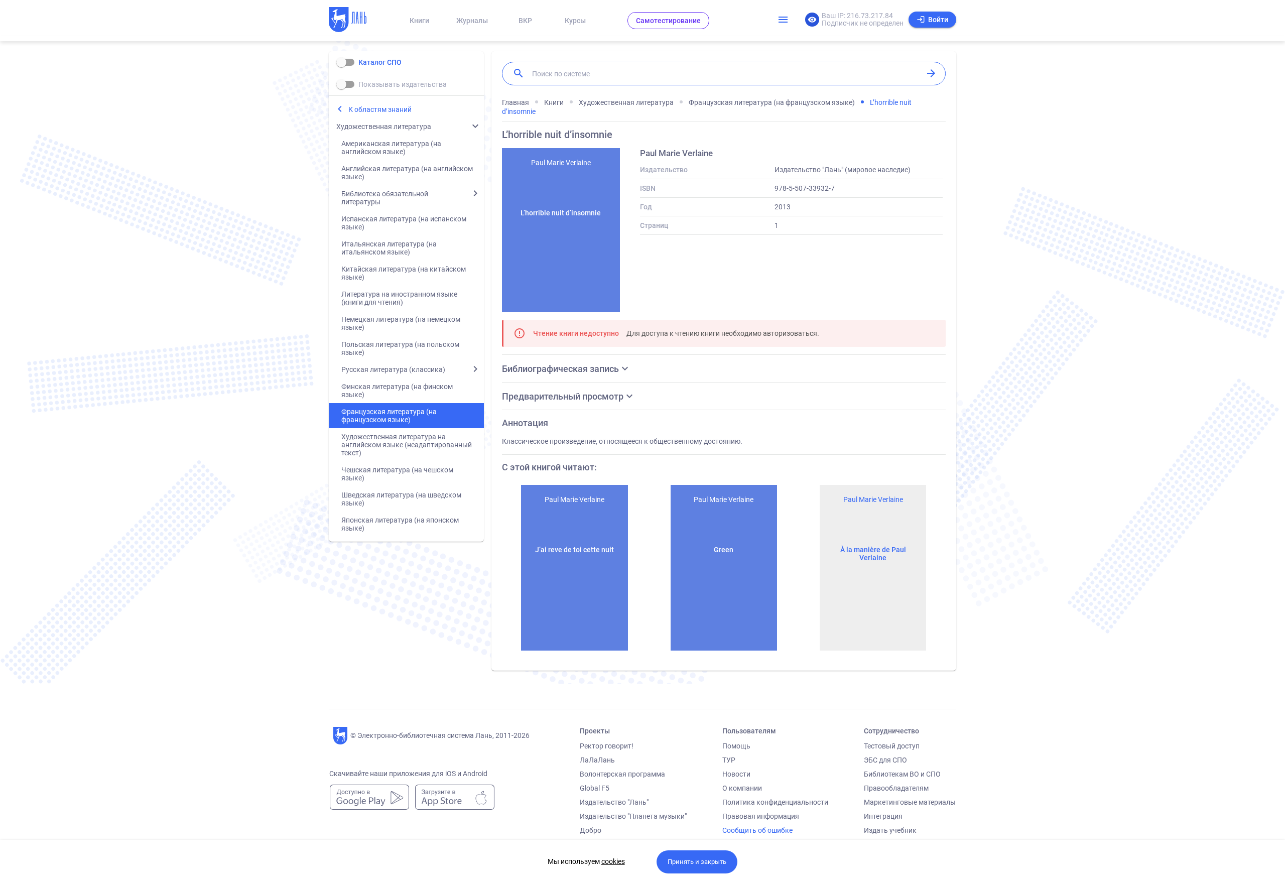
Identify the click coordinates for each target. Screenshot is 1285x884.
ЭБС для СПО (885, 760)
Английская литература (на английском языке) (407, 173)
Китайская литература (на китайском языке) (403, 273)
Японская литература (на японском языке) (400, 524)
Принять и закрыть (697, 861)
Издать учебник (890, 830)
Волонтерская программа (622, 774)
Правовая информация (760, 816)
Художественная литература (383, 126)
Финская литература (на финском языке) (397, 391)
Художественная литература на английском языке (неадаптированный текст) (406, 445)
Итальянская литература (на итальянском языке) (389, 248)
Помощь (736, 746)
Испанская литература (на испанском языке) (403, 223)
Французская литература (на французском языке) (389, 416)
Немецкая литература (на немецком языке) (400, 323)
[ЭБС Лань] (357, 20)
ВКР (525, 21)
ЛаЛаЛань (597, 760)
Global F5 (594, 788)
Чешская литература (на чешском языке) (397, 474)
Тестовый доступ (892, 746)
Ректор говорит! (606, 746)
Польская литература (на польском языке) (400, 348)
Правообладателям (896, 788)
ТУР (728, 760)
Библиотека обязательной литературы (384, 198)
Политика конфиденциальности (775, 802)
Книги (419, 21)
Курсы (575, 21)
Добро (590, 830)
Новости (736, 774)
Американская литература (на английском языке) (391, 148)
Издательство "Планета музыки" (633, 816)
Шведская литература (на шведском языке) (401, 499)
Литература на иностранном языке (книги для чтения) (399, 298)
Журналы (472, 21)
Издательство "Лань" (614, 802)
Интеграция (883, 816)
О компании (742, 788)
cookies (613, 861)
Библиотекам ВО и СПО (902, 774)
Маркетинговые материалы (910, 802)
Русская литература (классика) (393, 369)
